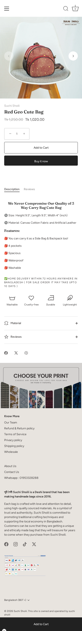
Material (15, 323)
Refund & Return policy (19, 428)
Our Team (10, 422)
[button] (8, 56)
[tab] (14, 189)
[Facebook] (6, 544)
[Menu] (6, 8)
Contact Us (11, 472)
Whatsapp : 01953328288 (21, 478)
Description (12, 189)
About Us (10, 466)
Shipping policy (14, 446)
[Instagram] (15, 544)
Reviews (29, 189)
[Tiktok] (25, 544)
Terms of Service (15, 434)
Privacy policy (13, 440)
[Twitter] (34, 544)
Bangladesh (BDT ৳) (15, 600)
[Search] (65, 9)
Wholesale (11, 452)
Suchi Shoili (12, 106)
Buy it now (41, 161)
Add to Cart (41, 624)
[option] (41, 385)
